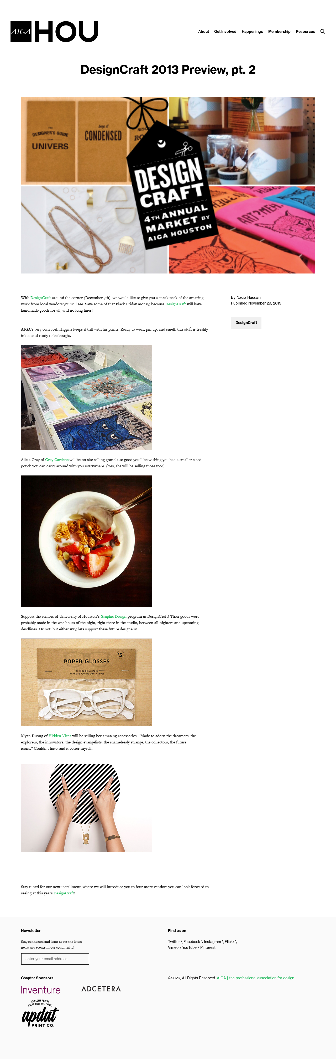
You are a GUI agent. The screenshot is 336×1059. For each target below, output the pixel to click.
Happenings (252, 31)
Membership (279, 31)
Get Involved (225, 31)
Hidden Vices (60, 735)
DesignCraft (40, 297)
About (203, 31)
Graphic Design (114, 616)
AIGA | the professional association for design (255, 978)
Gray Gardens (57, 459)
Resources (305, 31)
